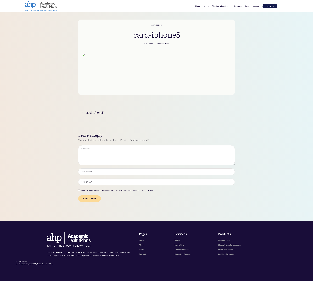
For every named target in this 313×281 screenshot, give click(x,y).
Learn (247, 6)
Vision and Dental (225, 249)
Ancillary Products (226, 254)
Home (197, 6)
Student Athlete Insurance (229, 245)
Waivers (177, 240)
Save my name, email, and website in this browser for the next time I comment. (118, 190)
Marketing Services (182, 254)
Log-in (268, 6)
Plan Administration (220, 6)
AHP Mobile (156, 25)
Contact (256, 6)
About (206, 6)
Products (238, 6)
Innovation (179, 245)
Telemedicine (224, 240)
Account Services (182, 249)
